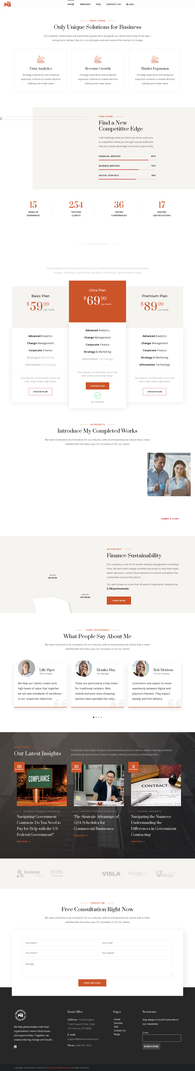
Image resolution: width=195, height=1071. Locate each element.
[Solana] (29, 868)
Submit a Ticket (170, 518)
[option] (26, 455)
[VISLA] (111, 868)
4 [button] (101, 717)
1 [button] (93, 717)
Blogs (117, 1034)
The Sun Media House (60, 1067)
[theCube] (138, 868)
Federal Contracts (48, 811)
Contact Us (120, 1030)
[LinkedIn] (15, 1046)
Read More (22, 841)
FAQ (116, 1026)
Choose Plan (40, 391)
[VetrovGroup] (165, 868)
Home (117, 1019)
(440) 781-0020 (83, 1045)
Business (28, 811)
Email (145, 1032)
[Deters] (57, 868)
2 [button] (96, 717)
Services (118, 1023)
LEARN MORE (118, 600)
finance (158, 465)
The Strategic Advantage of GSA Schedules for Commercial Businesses (96, 822)
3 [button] (98, 717)
